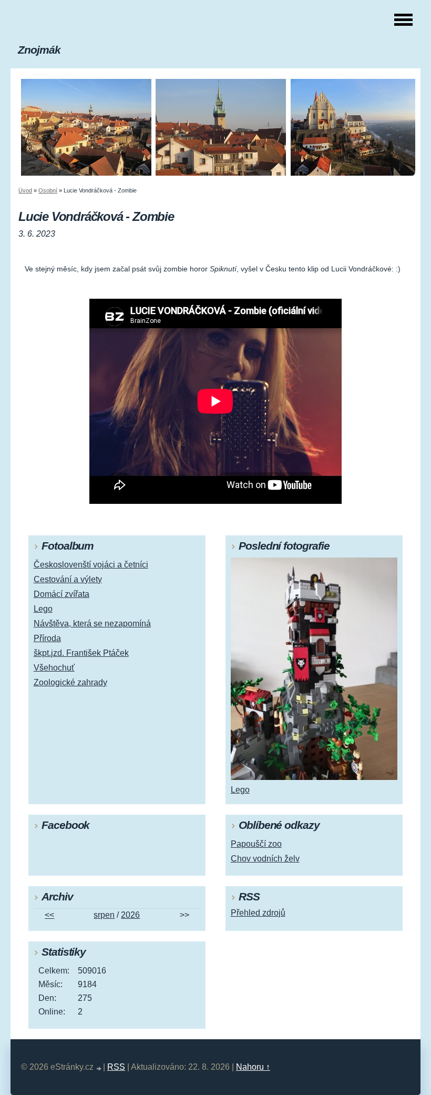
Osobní (47, 190)
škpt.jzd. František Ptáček (81, 652)
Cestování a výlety (68, 579)
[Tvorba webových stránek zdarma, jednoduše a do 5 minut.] (99, 1068)
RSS (116, 1066)
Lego (43, 608)
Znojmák (39, 50)
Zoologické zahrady (70, 682)
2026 (130, 914)
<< (49, 914)
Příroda (47, 638)
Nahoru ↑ (253, 1066)
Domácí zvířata (61, 594)
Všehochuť (54, 667)
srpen (104, 914)
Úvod (25, 190)
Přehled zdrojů (258, 912)
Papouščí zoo (256, 843)
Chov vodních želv (265, 858)
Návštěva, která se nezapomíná (92, 623)
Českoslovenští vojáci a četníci (91, 564)
